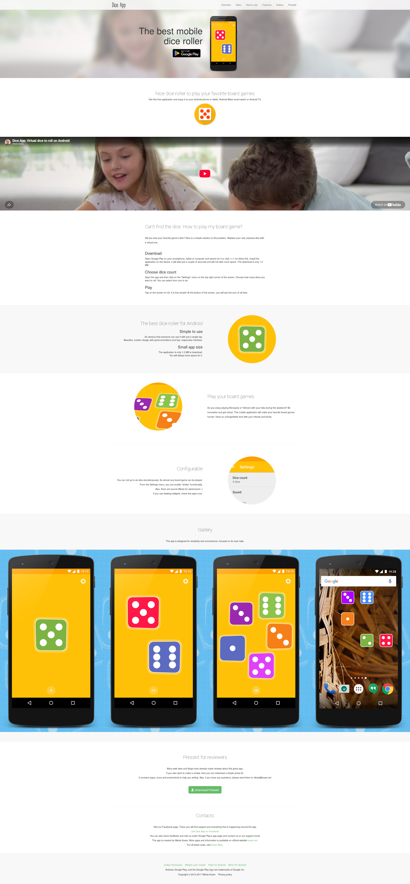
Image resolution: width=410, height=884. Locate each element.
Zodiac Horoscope (173, 864)
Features (266, 4)
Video (238, 4)
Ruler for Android (217, 864)
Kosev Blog (216, 844)
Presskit (292, 4)
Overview (226, 4)
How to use (252, 4)
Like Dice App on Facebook (205, 831)
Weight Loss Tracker (195, 864)
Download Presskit (206, 790)
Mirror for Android (237, 864)
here (232, 258)
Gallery (279, 4)
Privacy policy (225, 874)
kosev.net (252, 840)
